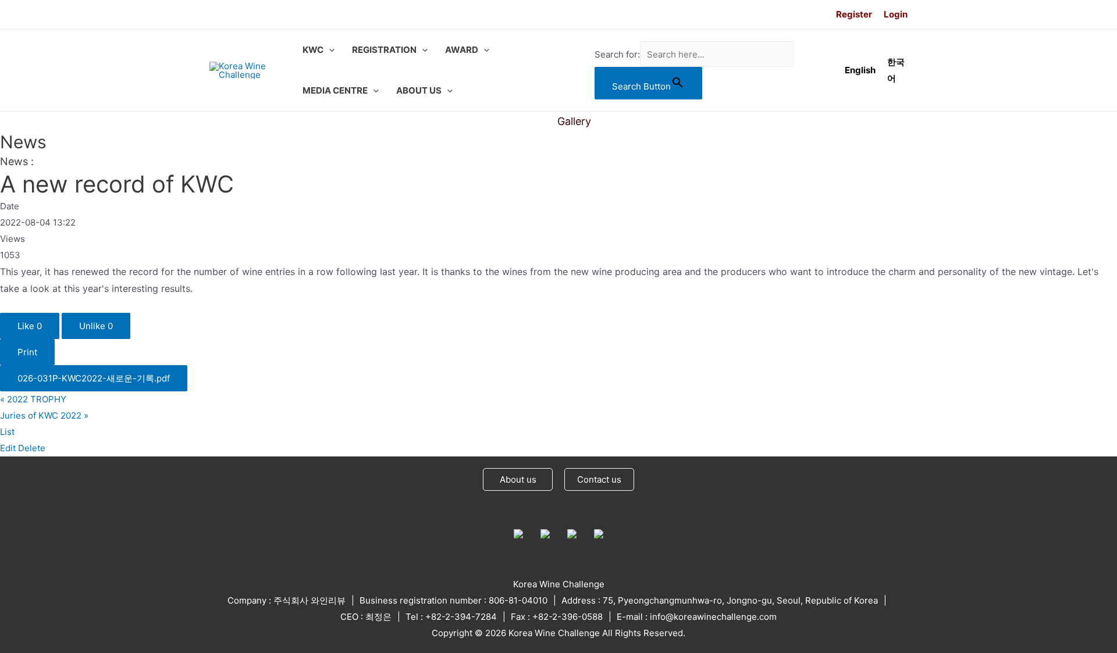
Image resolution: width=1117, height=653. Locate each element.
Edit (8, 448)
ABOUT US (419, 90)
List (7, 431)
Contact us (599, 479)
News (527, 121)
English (860, 70)
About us (518, 479)
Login (896, 14)
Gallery (574, 121)
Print (27, 352)
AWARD (461, 49)
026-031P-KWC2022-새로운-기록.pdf (93, 378)
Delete (31, 448)
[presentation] (329, 50)
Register (854, 14)
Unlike (96, 325)
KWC (313, 49)
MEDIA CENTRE (335, 90)
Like (29, 325)
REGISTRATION (384, 49)
